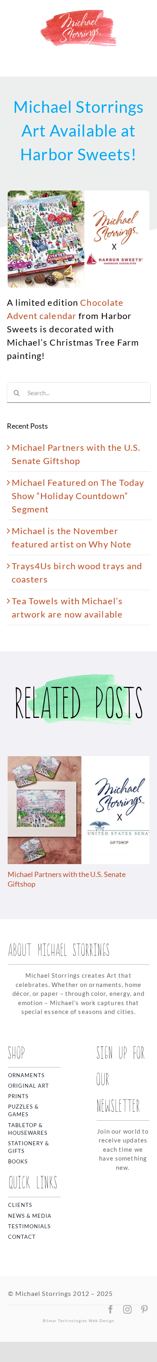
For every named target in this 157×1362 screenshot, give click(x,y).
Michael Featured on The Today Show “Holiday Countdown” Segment (78, 495)
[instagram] (127, 1309)
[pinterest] (144, 1309)
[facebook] (110, 1309)
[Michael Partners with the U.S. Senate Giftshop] (78, 761)
